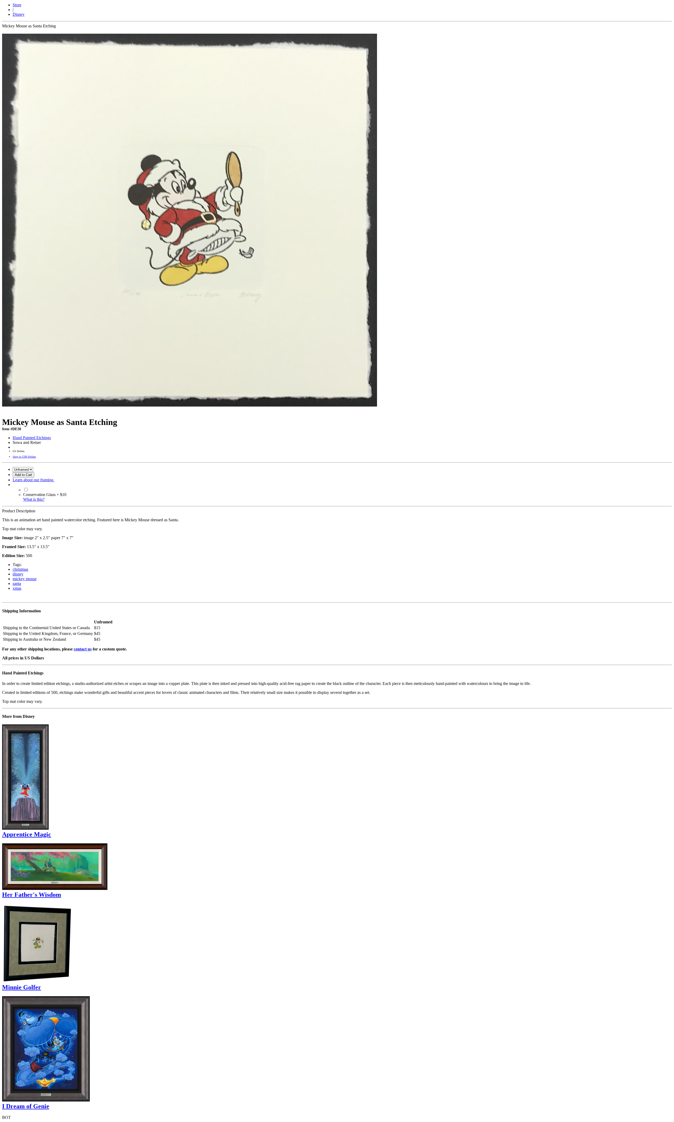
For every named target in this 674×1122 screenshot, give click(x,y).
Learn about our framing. (33, 480)
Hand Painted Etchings (32, 437)
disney (18, 574)
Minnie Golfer (21, 987)
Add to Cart (23, 475)
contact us (83, 649)
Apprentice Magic (26, 834)
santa (17, 583)
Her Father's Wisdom (31, 894)
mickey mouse (25, 579)
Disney (18, 14)
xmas (17, 588)
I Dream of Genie (25, 1106)
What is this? (33, 499)
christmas (20, 569)
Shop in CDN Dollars (24, 456)
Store (17, 5)
